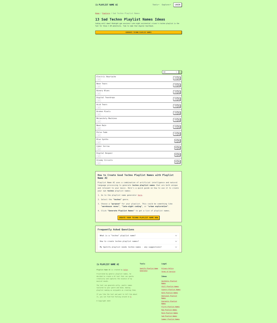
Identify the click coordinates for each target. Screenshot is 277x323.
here (140, 195)
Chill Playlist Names (170, 286)
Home (97, 13)
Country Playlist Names (170, 289)
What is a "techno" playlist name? (118, 236)
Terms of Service (168, 271)
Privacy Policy (167, 268)
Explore (165, 5)
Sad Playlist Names (169, 316)
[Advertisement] (138, 52)
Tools (155, 5)
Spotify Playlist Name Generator (149, 270)
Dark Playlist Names (169, 293)
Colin (125, 270)
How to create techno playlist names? (119, 241)
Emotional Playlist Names (169, 297)
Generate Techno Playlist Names (138, 32)
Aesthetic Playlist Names (169, 282)
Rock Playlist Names (169, 313)
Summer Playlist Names (170, 319)
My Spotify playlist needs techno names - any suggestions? (131, 247)
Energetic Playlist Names (169, 302)
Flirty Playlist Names (170, 307)
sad (98, 79)
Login (177, 5)
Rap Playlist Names (169, 310)
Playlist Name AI (108, 4)
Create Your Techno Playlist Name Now (138, 218)
